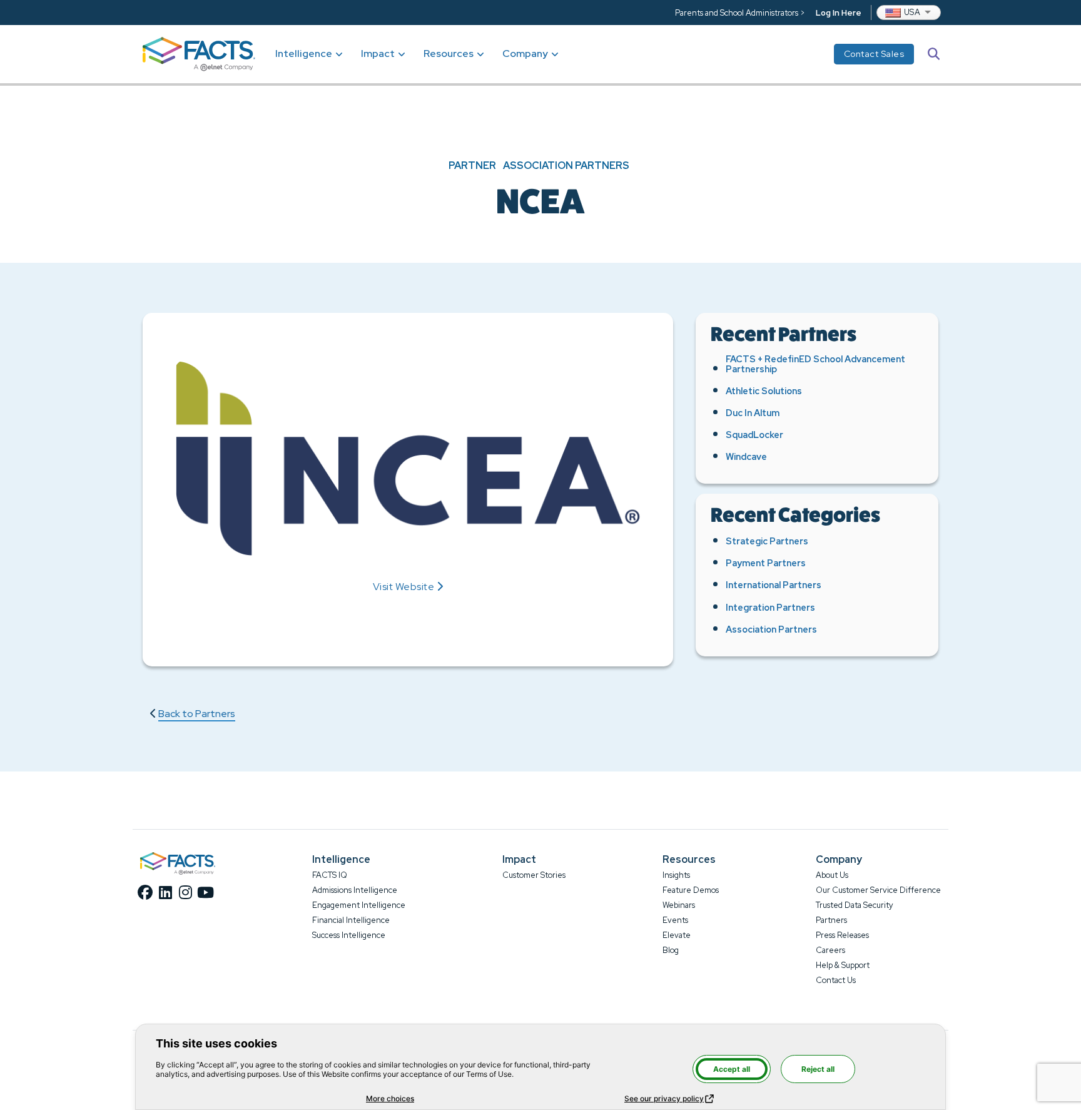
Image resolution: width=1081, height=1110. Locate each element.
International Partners (773, 585)
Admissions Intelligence (354, 890)
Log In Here (838, 13)
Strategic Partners (767, 541)
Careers (830, 950)
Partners (831, 920)
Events (675, 920)
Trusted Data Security (854, 905)
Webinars (678, 905)
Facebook (145, 892)
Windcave (746, 456)
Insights (676, 875)
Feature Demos (690, 890)
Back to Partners (196, 713)
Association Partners (566, 166)
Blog (670, 950)
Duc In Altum (752, 413)
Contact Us (836, 980)
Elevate (676, 935)
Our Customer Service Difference (878, 890)
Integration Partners (770, 607)
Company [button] (525, 53)
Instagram (185, 892)
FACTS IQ (329, 875)
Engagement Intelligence (358, 905)
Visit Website (404, 587)
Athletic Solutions (764, 391)
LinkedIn (165, 892)
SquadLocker (754, 434)
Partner (472, 166)
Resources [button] (449, 53)
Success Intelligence (348, 935)
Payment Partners (766, 563)
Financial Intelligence (351, 920)
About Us (832, 875)
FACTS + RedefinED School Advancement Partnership (815, 364)
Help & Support (843, 965)
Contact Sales (874, 53)
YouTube (205, 892)
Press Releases (842, 935)
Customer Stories (534, 875)
